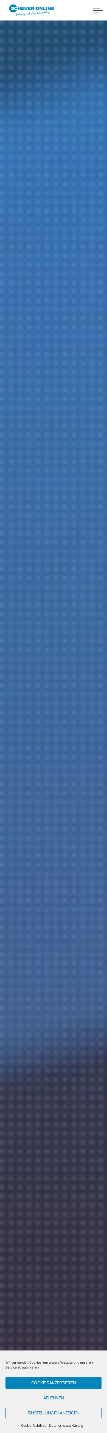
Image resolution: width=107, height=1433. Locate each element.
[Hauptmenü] (98, 10)
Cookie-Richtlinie (33, 1425)
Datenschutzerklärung (66, 1425)
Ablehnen (53, 1398)
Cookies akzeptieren (53, 1383)
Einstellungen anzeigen (54, 1413)
